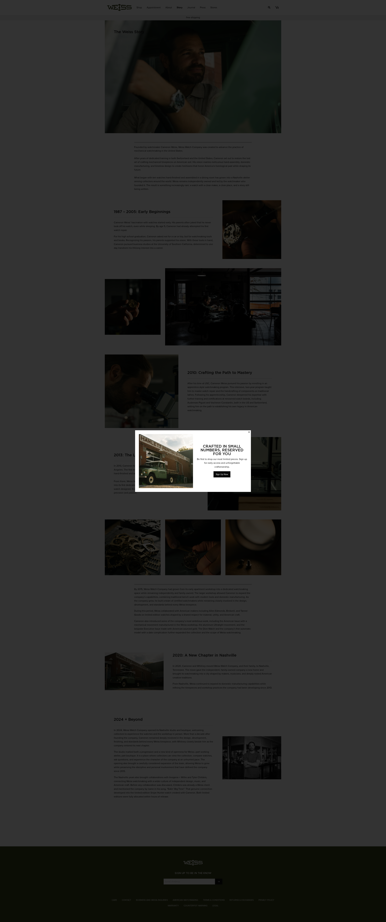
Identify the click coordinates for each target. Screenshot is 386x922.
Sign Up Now (222, 474)
